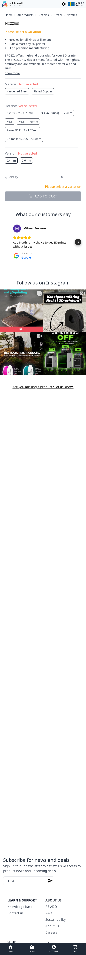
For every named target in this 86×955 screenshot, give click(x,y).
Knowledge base (19, 906)
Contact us (15, 913)
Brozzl (58, 15)
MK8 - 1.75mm (28, 121)
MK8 (10, 121)
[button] (8, 242)
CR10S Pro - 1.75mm (20, 113)
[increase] (77, 177)
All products (25, 15)
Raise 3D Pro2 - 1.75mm (22, 130)
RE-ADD (51, 906)
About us (52, 926)
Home (9, 15)
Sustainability (55, 919)
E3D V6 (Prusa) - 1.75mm (56, 113)
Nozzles (43, 15)
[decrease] (47, 177)
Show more (12, 73)
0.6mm (26, 160)
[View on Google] (17, 229)
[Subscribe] (50, 880)
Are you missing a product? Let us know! (43, 387)
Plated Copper (42, 91)
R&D (48, 913)
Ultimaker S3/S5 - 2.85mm (24, 139)
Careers (51, 932)
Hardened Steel (17, 91)
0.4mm (11, 160)
